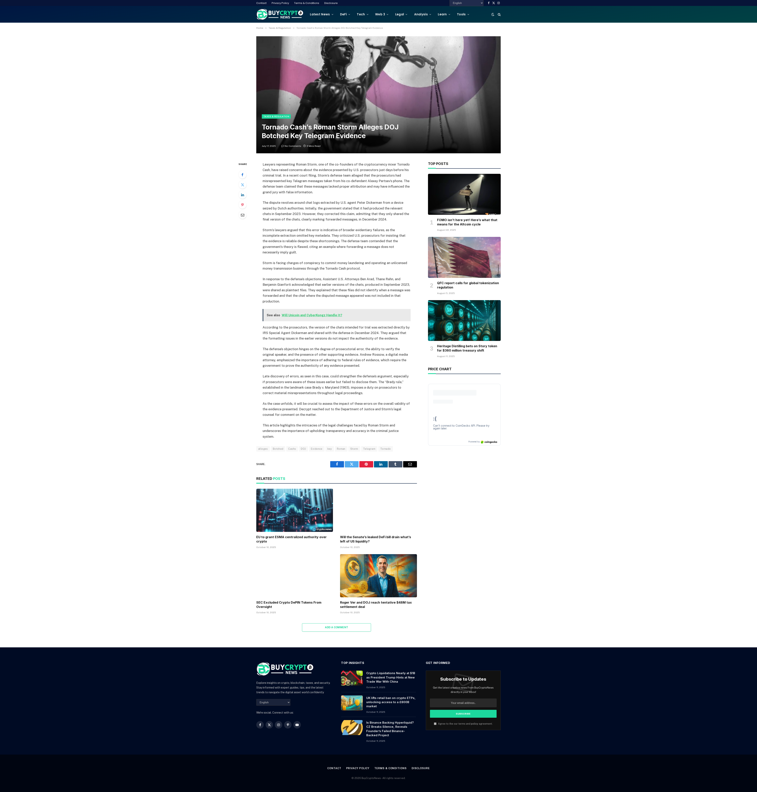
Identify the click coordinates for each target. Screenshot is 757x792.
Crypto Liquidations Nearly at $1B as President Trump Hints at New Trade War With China (390, 677)
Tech (361, 14)
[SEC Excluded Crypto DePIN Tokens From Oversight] (294, 575)
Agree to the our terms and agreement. (465, 723)
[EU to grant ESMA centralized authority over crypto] (294, 510)
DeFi (343, 14)
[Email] (242, 215)
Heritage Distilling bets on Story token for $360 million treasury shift (467, 348)
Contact (261, 3)
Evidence (317, 448)
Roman (341, 448)
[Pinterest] (242, 205)
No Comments (293, 146)
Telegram (369, 448)
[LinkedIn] (242, 195)
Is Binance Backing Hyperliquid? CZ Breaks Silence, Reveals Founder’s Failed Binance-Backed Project (390, 729)
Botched (278, 448)
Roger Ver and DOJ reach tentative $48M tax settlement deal (376, 604)
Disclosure (331, 3)
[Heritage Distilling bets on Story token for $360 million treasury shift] (464, 320)
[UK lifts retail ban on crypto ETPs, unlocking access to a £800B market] (352, 702)
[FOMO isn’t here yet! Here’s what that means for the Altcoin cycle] (464, 194)
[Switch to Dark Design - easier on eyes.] (492, 14)
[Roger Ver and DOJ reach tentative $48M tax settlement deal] (378, 575)
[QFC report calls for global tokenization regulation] (464, 257)
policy (474, 723)
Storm (354, 448)
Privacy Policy (280, 3)
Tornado (385, 448)
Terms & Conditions (306, 3)
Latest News (320, 14)
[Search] (499, 14)
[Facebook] (242, 175)
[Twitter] (242, 185)
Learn (442, 14)
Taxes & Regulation (276, 116)
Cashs (292, 448)
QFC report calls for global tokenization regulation (468, 285)
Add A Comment (336, 627)
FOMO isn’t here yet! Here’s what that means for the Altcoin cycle (467, 222)
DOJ (303, 448)
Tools (461, 14)
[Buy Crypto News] (280, 14)
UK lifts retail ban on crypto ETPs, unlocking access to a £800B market (391, 702)
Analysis (421, 14)
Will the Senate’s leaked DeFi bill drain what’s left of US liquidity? (375, 539)
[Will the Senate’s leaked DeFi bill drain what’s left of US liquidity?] (378, 510)
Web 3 (380, 14)
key (329, 448)
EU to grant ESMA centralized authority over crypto (291, 539)
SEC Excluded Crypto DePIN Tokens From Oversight (288, 604)
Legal (399, 14)
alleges (263, 448)
